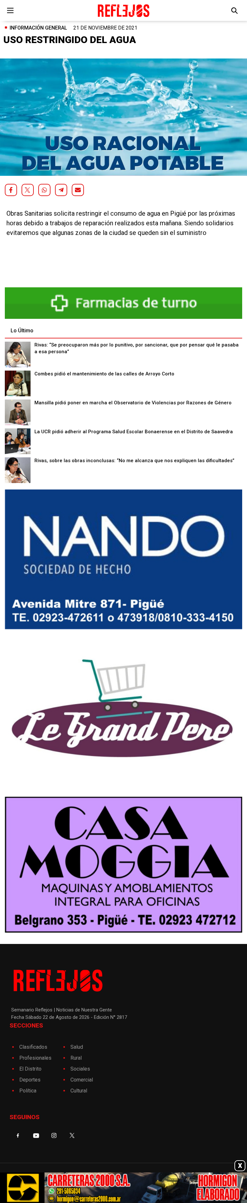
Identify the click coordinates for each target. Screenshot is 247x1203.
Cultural (78, 1091)
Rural (76, 1058)
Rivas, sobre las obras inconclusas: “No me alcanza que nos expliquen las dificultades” (134, 460)
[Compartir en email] (78, 190)
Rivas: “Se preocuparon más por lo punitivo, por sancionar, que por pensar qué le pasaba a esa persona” (136, 348)
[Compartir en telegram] (61, 190)
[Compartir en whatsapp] (44, 190)
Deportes (30, 1080)
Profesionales (35, 1058)
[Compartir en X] (28, 190)
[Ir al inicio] (123, 10)
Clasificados (33, 1047)
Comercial (81, 1080)
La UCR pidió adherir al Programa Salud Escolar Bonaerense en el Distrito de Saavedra (133, 432)
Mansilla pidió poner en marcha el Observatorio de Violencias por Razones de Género (133, 403)
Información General (38, 28)
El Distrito (30, 1069)
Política (27, 1091)
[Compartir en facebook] (11, 190)
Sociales (80, 1069)
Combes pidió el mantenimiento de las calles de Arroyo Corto (104, 374)
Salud (76, 1047)
